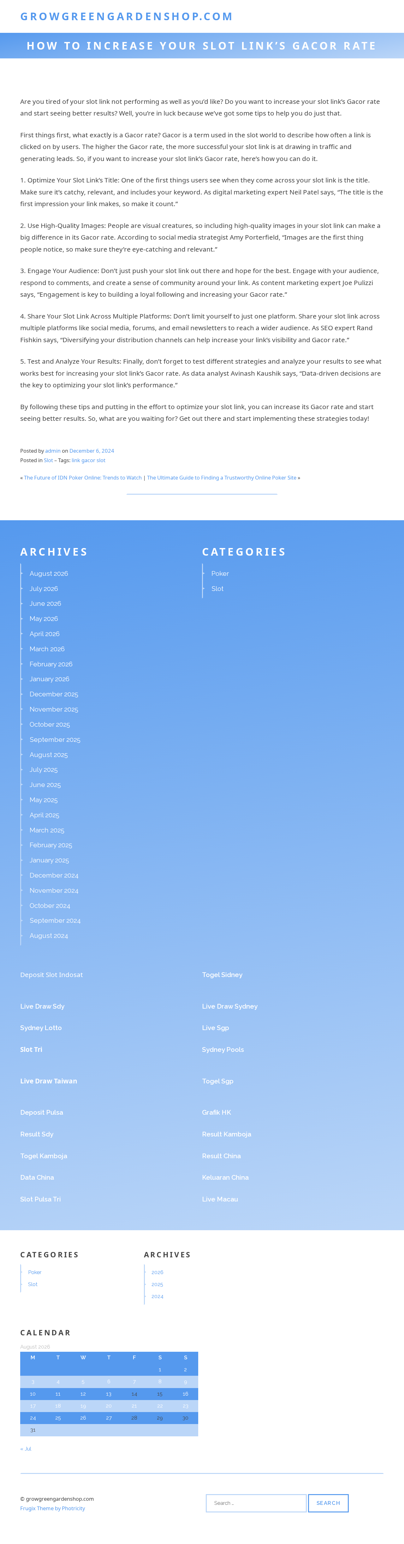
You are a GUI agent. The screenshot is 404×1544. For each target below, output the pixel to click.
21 (134, 1406)
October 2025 (50, 724)
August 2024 (49, 935)
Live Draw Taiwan (48, 1080)
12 (83, 1394)
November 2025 (54, 709)
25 (58, 1418)
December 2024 (54, 875)
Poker (220, 573)
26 (83, 1418)
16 (185, 1394)
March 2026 (47, 649)
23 (185, 1406)
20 (109, 1406)
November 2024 (54, 890)
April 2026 (45, 634)
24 (33, 1418)
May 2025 (44, 800)
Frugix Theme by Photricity (52, 1508)
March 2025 (47, 830)
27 (109, 1418)
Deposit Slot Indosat (51, 974)
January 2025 (49, 860)
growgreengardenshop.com (127, 16)
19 (83, 1406)
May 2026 (44, 619)
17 (33, 1406)
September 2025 (55, 739)
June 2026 (45, 603)
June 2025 (45, 785)
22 (160, 1406)
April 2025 (44, 815)
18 (58, 1406)
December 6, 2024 (91, 450)
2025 (157, 1284)
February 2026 (51, 664)
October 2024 (50, 905)
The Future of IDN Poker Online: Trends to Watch (83, 477)
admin (53, 450)
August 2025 (49, 755)
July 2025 (44, 769)
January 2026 (49, 679)
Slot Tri (31, 1049)
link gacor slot (88, 460)
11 (58, 1394)
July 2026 (44, 589)
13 (108, 1394)
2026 (157, 1272)
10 (33, 1394)
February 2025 (51, 845)
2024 (157, 1296)
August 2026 (49, 573)
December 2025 (54, 694)
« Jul (25, 1449)
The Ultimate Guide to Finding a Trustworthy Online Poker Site (221, 477)
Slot (48, 460)
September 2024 (55, 920)
